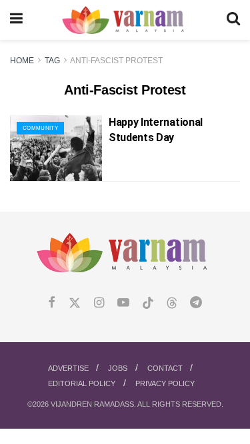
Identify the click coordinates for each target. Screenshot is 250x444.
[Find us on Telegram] (196, 303)
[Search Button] (233, 20)
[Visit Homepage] (124, 20)
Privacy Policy (165, 383)
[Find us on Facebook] (51, 303)
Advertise (68, 368)
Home (22, 60)
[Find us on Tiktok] (148, 304)
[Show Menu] (16, 20)
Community (40, 128)
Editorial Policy (81, 383)
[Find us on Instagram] (99, 303)
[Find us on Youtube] (123, 303)
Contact (165, 368)
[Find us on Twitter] (75, 303)
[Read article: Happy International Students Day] (56, 148)
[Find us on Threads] (172, 304)
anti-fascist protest (116, 60)
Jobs (117, 368)
